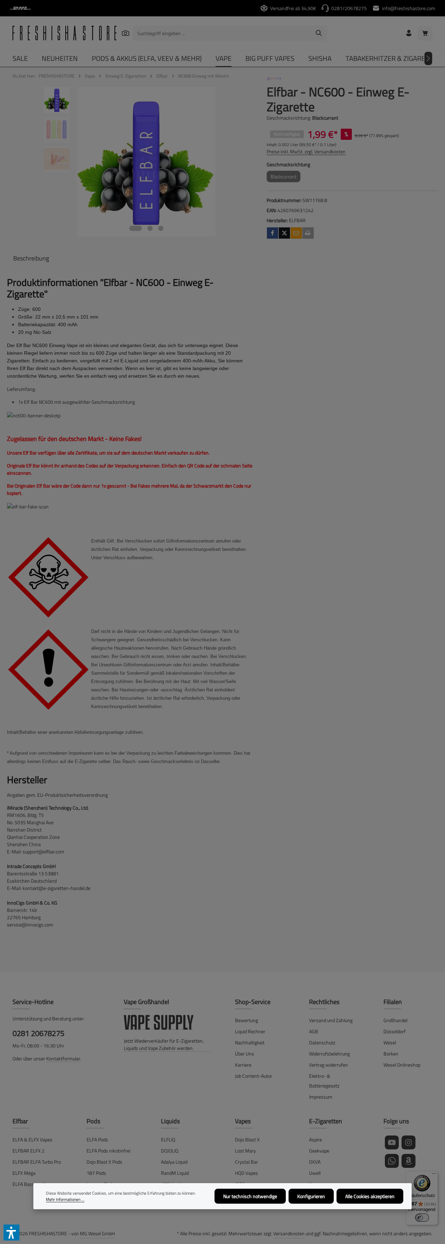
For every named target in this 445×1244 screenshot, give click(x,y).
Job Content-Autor (253, 1076)
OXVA (315, 1161)
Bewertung (246, 1020)
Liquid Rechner (250, 1031)
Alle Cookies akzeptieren (370, 1196)
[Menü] (434, 1175)
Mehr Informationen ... (65, 1199)
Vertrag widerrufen (328, 1064)
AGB (313, 1031)
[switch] (422, 1217)
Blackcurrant (285, 177)
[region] (130, 161)
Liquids (170, 1121)
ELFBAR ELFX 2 (28, 1150)
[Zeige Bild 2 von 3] (150, 228)
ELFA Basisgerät (29, 1184)
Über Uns (244, 1053)
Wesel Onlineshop (401, 1064)
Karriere (243, 1064)
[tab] (31, 258)
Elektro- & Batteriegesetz (324, 1080)
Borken (390, 1053)
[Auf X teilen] (284, 233)
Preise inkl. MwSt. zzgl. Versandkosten (306, 151)
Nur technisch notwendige (250, 1196)
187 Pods (96, 1173)
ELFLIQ (168, 1139)
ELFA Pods (97, 1139)
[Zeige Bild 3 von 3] (160, 228)
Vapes (243, 1121)
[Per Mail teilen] (296, 233)
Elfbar (20, 1121)
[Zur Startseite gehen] (64, 33)
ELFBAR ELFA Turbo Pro (37, 1161)
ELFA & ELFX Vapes (32, 1139)
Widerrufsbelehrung (329, 1053)
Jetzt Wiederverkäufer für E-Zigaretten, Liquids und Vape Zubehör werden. (164, 1044)
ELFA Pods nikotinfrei (108, 1150)
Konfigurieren (311, 1196)
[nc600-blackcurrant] (146, 161)
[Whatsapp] (392, 1161)
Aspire (315, 1139)
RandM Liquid (175, 1173)
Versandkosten (289, 1233)
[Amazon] (408, 1161)
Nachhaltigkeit (250, 1042)
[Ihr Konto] (408, 33)
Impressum (320, 1096)
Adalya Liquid (174, 1161)
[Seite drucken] (308, 233)
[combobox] (222, 33)
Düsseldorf (394, 1031)
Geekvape (319, 1150)
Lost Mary (245, 1150)
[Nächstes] (428, 58)
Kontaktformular (63, 1058)
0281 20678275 (38, 1033)
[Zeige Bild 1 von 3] (135, 228)
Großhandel (395, 1020)
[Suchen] (125, 32)
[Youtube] (392, 1142)
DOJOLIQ (169, 1150)
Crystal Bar (246, 1161)
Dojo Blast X (247, 1139)
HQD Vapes (246, 1173)
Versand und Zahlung (331, 1020)
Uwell (315, 1173)
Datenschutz (322, 1042)
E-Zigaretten (325, 1121)
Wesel (389, 1042)
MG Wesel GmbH (97, 1233)
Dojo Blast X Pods (104, 1161)
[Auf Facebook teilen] (272, 233)
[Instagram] (408, 1142)
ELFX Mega (24, 1173)
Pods (93, 1121)
